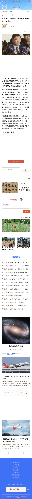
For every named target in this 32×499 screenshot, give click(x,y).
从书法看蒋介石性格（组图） (24, 188)
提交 (26, 170)
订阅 (4, 8)
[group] (18, 6)
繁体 (29, 5)
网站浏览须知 (16, 497)
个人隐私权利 (23, 496)
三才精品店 (16, 472)
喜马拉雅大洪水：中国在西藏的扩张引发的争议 (8, 249)
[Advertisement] (12, 143)
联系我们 (16, 467)
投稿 (4, 5)
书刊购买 (16, 477)
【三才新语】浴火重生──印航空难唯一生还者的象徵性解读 (15, 440)
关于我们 (16, 465)
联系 (4, 7)
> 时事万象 (22, 183)
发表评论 (16, 161)
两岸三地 (11, 15)
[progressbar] (23, 5)
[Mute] (20, 5)
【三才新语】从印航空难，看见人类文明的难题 (15, 377)
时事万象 (6, 15)
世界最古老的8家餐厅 (23, 247)
